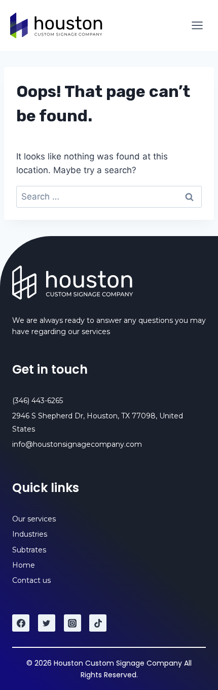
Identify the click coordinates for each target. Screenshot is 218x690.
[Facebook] (20, 623)
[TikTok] (97, 623)
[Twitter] (46, 623)
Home (23, 565)
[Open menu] (197, 25)
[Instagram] (72, 623)
